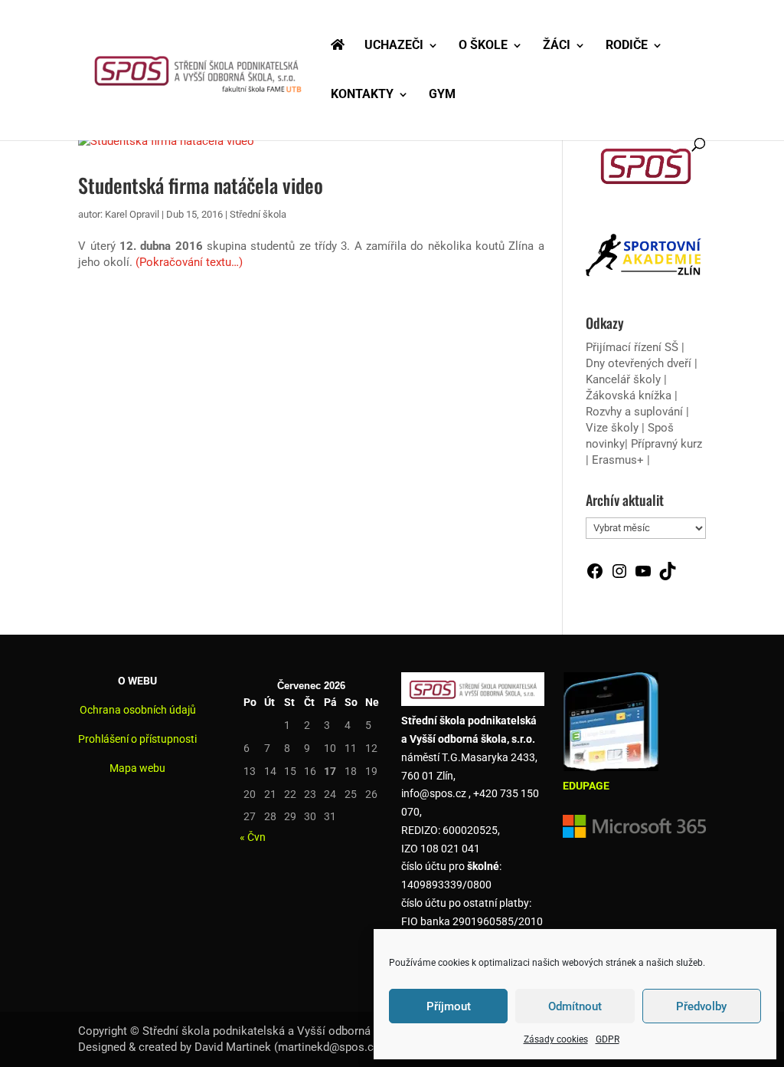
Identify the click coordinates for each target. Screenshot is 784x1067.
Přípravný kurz (666, 444)
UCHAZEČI (393, 46)
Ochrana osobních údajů (138, 710)
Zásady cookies (556, 1039)
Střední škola (258, 214)
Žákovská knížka (628, 395)
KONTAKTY (362, 95)
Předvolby (701, 1006)
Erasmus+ (618, 460)
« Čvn (253, 837)
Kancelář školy (623, 379)
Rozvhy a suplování (636, 412)
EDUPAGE (586, 786)
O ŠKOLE (483, 46)
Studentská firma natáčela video (200, 185)
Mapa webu (137, 768)
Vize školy (614, 428)
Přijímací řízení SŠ (632, 347)
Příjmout (448, 1006)
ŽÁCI (556, 46)
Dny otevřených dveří (638, 363)
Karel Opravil (132, 214)
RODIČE (627, 46)
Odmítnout (575, 1006)
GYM (442, 95)
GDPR (607, 1039)
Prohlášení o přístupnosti (137, 739)
